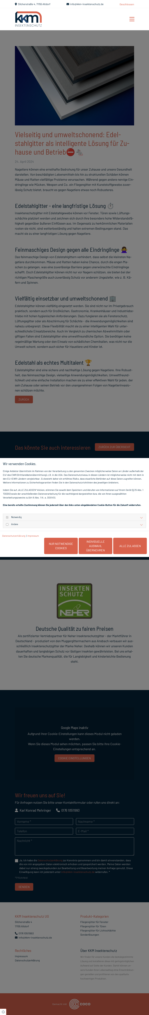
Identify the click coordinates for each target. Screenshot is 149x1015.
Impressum (33, 535)
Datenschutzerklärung (13, 535)
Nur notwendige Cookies (61, 546)
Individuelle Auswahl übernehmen (95, 546)
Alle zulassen (130, 546)
